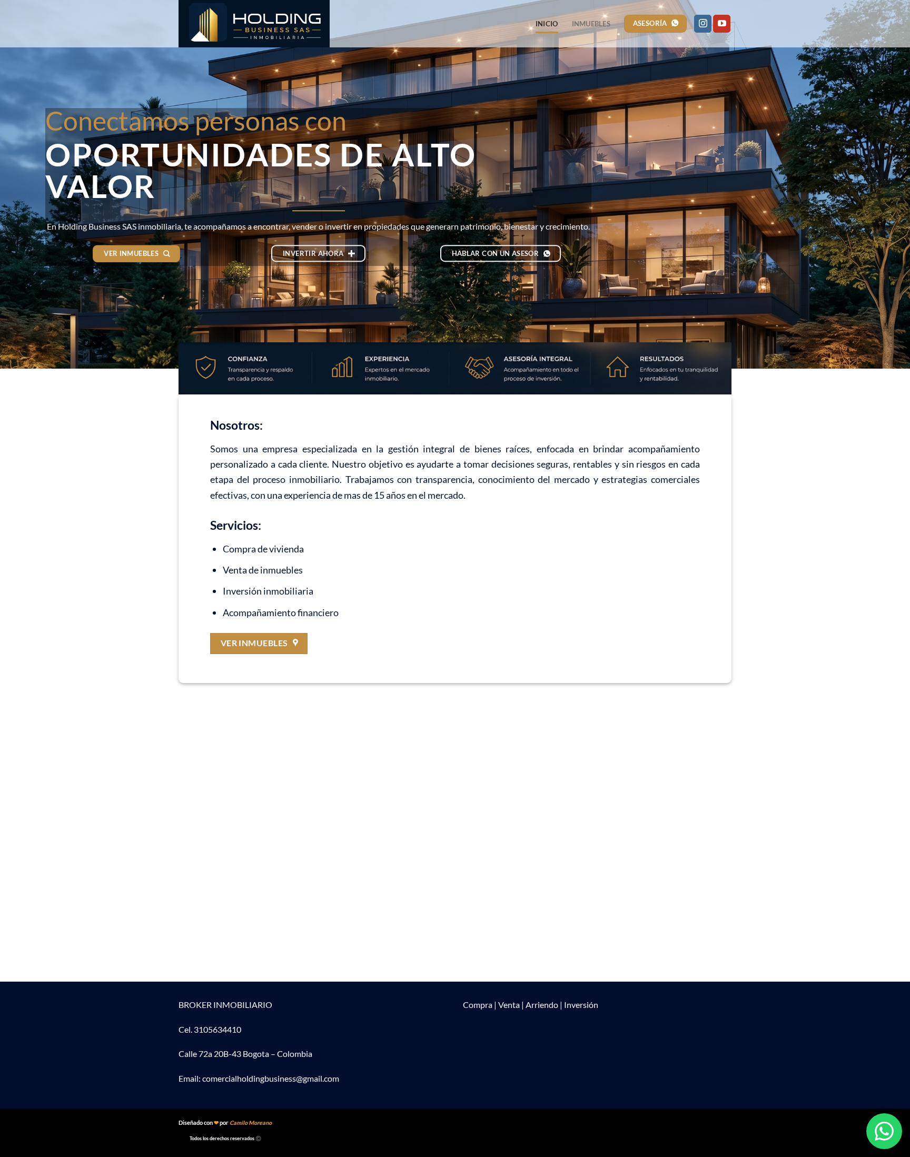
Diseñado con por (225, 1122)
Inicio (547, 23)
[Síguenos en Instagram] (702, 24)
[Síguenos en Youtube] (721, 24)
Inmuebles (591, 23)
